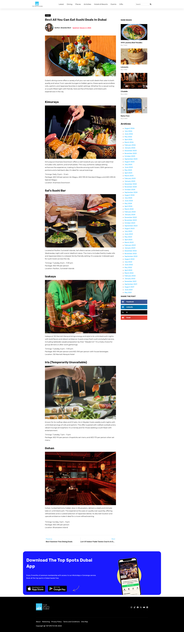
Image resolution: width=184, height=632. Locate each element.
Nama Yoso (125, 116)
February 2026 (130, 145)
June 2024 (129, 201)
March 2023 (129, 242)
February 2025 (130, 178)
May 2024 (128, 203)
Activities (87, 4)
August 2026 (129, 128)
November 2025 (131, 153)
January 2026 (130, 148)
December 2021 (130, 281)
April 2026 (128, 139)
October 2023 (130, 223)
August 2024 (129, 195)
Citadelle (124, 91)
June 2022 (129, 265)
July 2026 (128, 131)
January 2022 (130, 279)
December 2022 (131, 251)
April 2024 (128, 206)
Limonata (124, 67)
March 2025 (129, 176)
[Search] (150, 4)
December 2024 (131, 184)
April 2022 (128, 270)
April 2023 (128, 240)
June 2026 (129, 134)
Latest (61, 4)
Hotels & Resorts (101, 4)
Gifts (121, 4)
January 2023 (130, 248)
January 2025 (130, 181)
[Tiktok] (134, 607)
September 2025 (131, 159)
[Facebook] (138, 607)
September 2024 (131, 192)
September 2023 (131, 226)
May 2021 (128, 292)
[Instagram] (131, 607)
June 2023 (129, 234)
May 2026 (128, 137)
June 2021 (129, 290)
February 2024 (130, 212)
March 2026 (129, 142)
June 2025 (129, 167)
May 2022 (128, 267)
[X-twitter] (141, 607)
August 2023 (129, 228)
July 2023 (128, 231)
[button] (134, 302)
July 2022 (128, 262)
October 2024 (130, 189)
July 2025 (128, 164)
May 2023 (128, 237)
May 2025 (128, 170)
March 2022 (129, 273)
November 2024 (131, 187)
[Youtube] (144, 607)
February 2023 (130, 245)
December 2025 (131, 151)
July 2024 (128, 198)
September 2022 (131, 256)
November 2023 (131, 220)
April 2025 (128, 173)
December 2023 (131, 217)
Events (113, 4)
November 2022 (131, 253)
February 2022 (130, 276)
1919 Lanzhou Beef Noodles (131, 43)
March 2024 (129, 209)
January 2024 (130, 215)
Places (78, 4)
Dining (69, 4)
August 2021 (129, 287)
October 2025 (130, 156)
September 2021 (131, 284)
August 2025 (129, 162)
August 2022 (129, 259)
